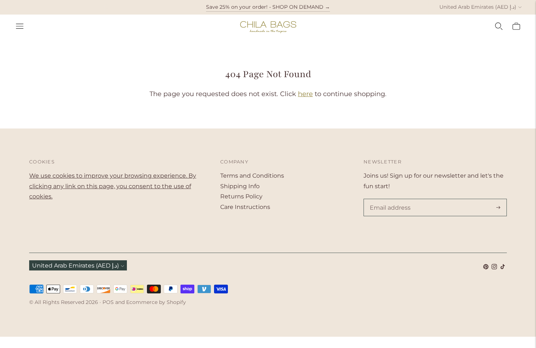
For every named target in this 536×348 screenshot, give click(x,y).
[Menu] (20, 26)
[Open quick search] (499, 26)
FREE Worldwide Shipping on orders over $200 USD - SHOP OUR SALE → (268, 13)
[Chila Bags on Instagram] (494, 267)
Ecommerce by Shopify (156, 302)
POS (108, 302)
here (305, 94)
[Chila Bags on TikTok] (502, 267)
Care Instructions (245, 206)
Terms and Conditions (252, 175)
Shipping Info (240, 186)
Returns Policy (241, 196)
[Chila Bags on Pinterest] (486, 267)
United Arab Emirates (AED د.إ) (477, 7)
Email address (389, 199)
